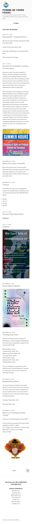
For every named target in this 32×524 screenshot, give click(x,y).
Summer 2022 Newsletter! (13, 214)
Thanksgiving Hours (10, 335)
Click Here (6, 218)
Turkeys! (5, 185)
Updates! (6, 227)
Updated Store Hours (10, 381)
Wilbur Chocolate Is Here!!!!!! (13, 163)
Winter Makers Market (11, 286)
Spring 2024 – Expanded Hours (14, 37)
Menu (17, 23)
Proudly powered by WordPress (11, 520)
